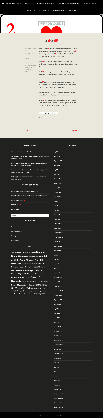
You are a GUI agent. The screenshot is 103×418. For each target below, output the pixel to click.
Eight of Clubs (41, 252)
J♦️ (21, 209)
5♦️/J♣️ (28, 131)
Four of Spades (19, 267)
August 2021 (57, 250)
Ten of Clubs (26, 288)
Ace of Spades (32, 252)
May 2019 (56, 371)
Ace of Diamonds (22, 252)
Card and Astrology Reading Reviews (68, 3)
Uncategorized (72, 10)
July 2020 (56, 309)
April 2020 (57, 322)
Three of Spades (39, 291)
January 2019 (57, 389)
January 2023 (57, 188)
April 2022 (57, 214)
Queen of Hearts (26, 281)
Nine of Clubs (31, 274)
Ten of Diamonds (34, 288)
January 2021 (57, 282)
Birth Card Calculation (44, 3)
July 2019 (56, 362)
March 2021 (57, 273)
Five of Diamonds (27, 260)
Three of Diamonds (30, 291)
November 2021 (58, 237)
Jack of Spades (24, 270)
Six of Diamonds (40, 285)
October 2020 (58, 295)
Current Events (58, 10)
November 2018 (58, 398)
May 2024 (57, 174)
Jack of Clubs (28, 267)
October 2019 (57, 349)
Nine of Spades (17, 277)
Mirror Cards (51, 24)
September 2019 (58, 353)
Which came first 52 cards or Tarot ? (21, 152)
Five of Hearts (41, 260)
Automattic (64, 415)
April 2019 (57, 376)
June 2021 (56, 259)
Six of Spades (16, 288)
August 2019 (57, 358)
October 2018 (57, 403)
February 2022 (58, 223)
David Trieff (30, 53)
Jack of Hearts (15, 270)
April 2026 (57, 156)
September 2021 (58, 246)
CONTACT (94, 3)
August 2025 (57, 165)
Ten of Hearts (42, 288)
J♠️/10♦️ (22, 200)
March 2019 (57, 380)
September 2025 (58, 161)
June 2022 (56, 205)
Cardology (29, 3)
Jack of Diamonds (40, 267)
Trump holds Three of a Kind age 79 (29, 191)
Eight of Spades (38, 256)
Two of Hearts (30, 294)
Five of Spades (16, 264)
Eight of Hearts (30, 256)
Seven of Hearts (44, 281)
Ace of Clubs (14, 252)
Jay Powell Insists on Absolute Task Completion (34, 195)
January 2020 (57, 335)
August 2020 (57, 304)
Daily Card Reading (32, 10)
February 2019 (58, 385)
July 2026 (56, 152)
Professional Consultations (11, 3)
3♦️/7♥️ (74, 131)
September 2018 (58, 407)
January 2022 (57, 228)
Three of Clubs (21, 291)
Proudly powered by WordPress (44, 415)
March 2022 (57, 219)
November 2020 (58, 291)
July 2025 (56, 170)
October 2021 (57, 241)
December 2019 (58, 340)
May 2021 (56, 264)
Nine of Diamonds (40, 274)
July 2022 (56, 201)
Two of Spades (39, 294)
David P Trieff (15, 195)
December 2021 (58, 232)
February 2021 (58, 277)
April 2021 (56, 268)
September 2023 (58, 183)
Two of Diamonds (19, 294)
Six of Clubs (28, 285)
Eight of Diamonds (18, 256)
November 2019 (58, 344)
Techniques (46, 10)
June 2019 (56, 367)
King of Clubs (33, 270)
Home (86, 3)
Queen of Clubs (27, 277)
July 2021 (56, 255)
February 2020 (58, 331)
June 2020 (57, 313)
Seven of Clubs (35, 281)
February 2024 (58, 179)
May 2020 (57, 318)
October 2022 (57, 192)
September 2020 (58, 300)
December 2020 (58, 286)
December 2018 (58, 394)
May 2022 (56, 210)
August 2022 (57, 197)
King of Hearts (23, 274)
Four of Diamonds (34, 263)
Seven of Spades (17, 285)
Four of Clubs (24, 263)
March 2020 (57, 327)
